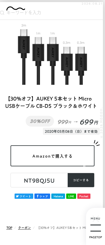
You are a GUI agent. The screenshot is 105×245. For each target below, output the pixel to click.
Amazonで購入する (52, 156)
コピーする (81, 180)
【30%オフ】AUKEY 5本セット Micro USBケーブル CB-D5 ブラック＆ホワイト (51, 102)
